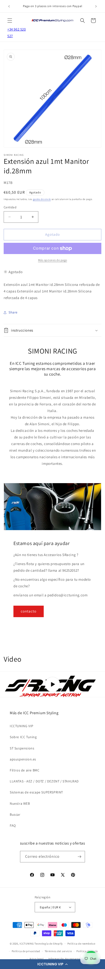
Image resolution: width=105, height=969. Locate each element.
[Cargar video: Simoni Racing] (52, 684)
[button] (52, 964)
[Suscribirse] (79, 856)
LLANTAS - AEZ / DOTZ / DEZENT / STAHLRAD (44, 781)
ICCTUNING (27, 943)
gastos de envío (42, 199)
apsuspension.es (23, 759)
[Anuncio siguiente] (96, 6)
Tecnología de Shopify (48, 943)
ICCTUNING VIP (21, 726)
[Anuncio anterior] (9, 6)
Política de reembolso (81, 943)
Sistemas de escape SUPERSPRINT (36, 792)
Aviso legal (37, 958)
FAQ (13, 825)
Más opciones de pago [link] (52, 260)
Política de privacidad (26, 951)
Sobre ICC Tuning (23, 737)
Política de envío (87, 951)
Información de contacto (64, 958)
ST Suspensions (22, 748)
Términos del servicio (58, 951)
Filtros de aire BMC (24, 770)
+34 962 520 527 (16, 32)
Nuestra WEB (20, 803)
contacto (28, 611)
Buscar (15, 814)
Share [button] (13, 312)
